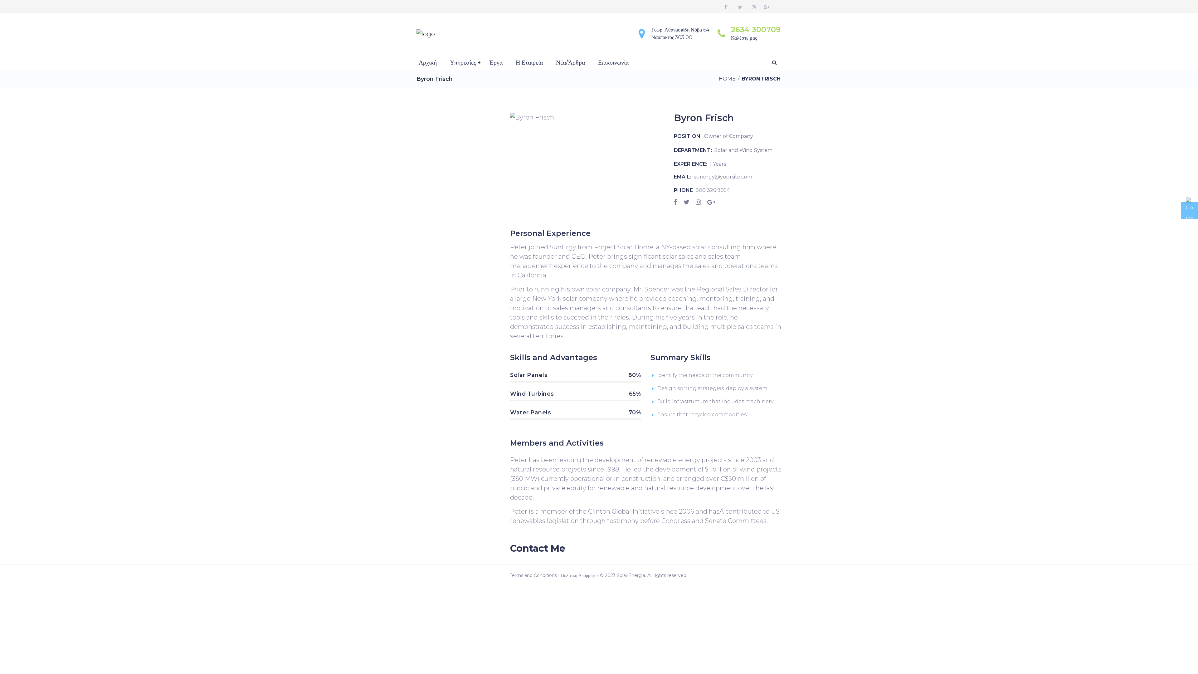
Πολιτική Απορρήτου (580, 575)
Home (727, 79)
